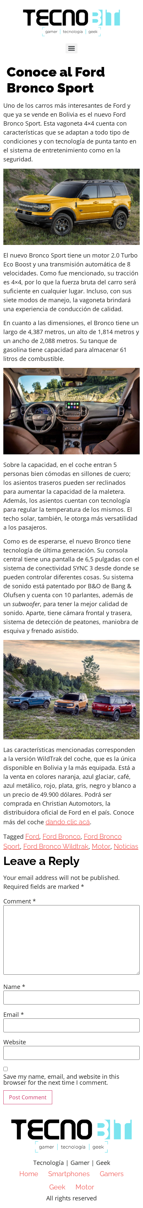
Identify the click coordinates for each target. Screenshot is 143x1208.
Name (14, 987)
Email (13, 1014)
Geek (57, 1187)
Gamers (112, 1174)
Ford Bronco (61, 836)
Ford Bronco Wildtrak (55, 846)
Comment (19, 901)
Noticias (126, 846)
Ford (32, 836)
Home (28, 1174)
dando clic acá (68, 822)
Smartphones (69, 1174)
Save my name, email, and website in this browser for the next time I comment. (61, 1079)
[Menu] (71, 48)
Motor (101, 846)
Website (14, 1042)
